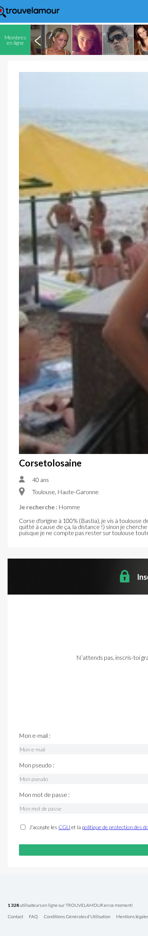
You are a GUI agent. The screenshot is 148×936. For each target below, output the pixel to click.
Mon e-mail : (34, 736)
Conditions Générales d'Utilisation (77, 916)
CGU (64, 827)
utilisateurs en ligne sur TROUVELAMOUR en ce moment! (70, 905)
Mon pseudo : (36, 765)
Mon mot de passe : (44, 795)
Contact (15, 916)
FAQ (33, 916)
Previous (37, 40)
